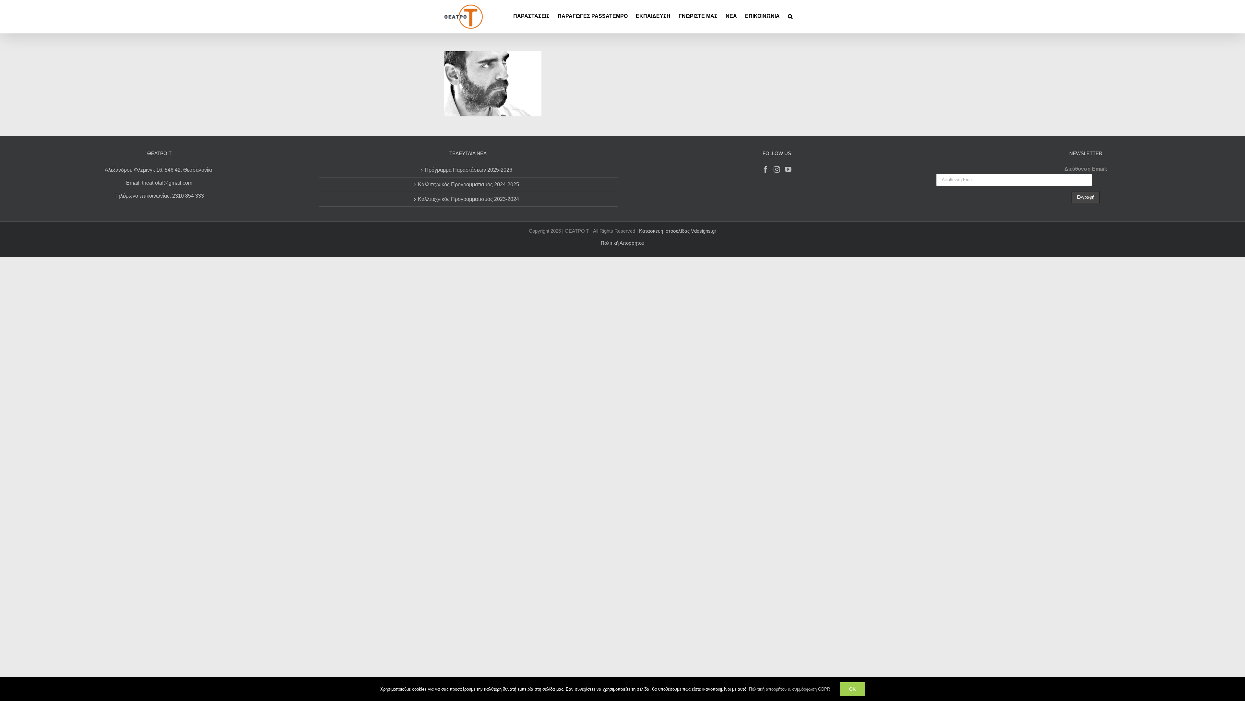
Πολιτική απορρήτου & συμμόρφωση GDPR (789, 689)
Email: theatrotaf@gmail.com (159, 183)
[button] (790, 16)
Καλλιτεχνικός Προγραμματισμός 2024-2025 (468, 184)
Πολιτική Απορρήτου (622, 243)
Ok (852, 689)
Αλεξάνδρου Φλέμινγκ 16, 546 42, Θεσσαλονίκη (159, 170)
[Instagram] (777, 169)
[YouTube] (788, 169)
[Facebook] (765, 169)
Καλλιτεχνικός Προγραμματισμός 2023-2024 (468, 199)
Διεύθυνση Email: (1085, 169)
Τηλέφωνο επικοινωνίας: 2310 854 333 (159, 196)
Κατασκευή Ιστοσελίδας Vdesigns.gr (677, 231)
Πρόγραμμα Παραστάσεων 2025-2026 (468, 170)
